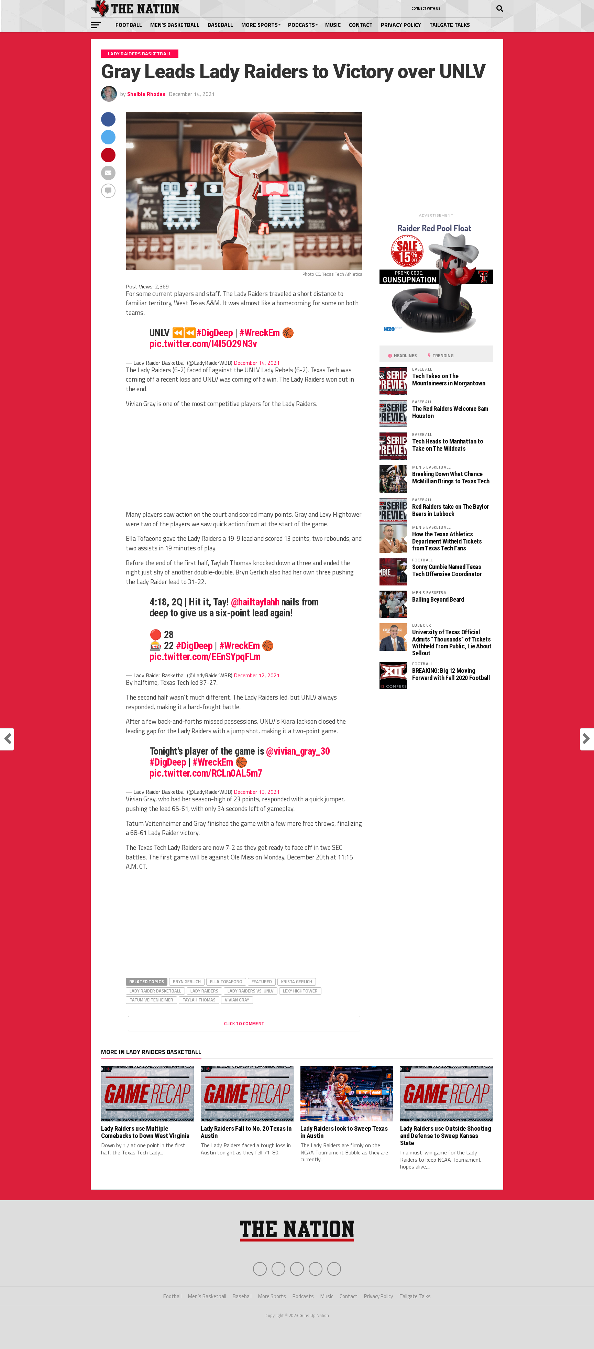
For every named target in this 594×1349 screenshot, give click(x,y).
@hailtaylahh (255, 602)
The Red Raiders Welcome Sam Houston (450, 412)
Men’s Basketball (174, 25)
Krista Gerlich (296, 981)
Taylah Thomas (199, 999)
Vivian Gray (237, 999)
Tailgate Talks (449, 25)
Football (129, 25)
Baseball (220, 25)
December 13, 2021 (257, 792)
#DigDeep (214, 333)
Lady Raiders (204, 990)
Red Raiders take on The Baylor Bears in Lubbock (450, 510)
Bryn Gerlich (187, 981)
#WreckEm (259, 333)
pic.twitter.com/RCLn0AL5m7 (206, 773)
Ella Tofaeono (226, 981)
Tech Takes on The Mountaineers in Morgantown (448, 379)
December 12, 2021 (257, 675)
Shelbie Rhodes (146, 94)
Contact (361, 25)
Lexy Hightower (300, 990)
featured (262, 981)
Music (333, 25)
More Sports (259, 25)
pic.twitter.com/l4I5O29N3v (203, 344)
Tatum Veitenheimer (151, 999)
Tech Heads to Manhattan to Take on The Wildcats (447, 445)
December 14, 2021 (257, 363)
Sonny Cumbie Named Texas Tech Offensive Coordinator (447, 570)
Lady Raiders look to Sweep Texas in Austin (344, 1132)
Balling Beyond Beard (438, 599)
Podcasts (301, 25)
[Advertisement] (244, 462)
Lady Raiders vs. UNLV (251, 990)
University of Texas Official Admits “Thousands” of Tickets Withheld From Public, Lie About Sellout (452, 642)
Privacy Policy (401, 25)
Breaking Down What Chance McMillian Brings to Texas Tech (451, 477)
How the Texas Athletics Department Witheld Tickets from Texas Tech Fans (447, 540)
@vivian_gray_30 (298, 751)
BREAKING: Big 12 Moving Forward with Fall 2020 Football (451, 674)
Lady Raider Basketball (155, 990)
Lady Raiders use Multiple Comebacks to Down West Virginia (145, 1132)
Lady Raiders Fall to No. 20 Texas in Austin (246, 1132)
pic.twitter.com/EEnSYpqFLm (205, 656)
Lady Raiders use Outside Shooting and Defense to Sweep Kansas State (445, 1136)
